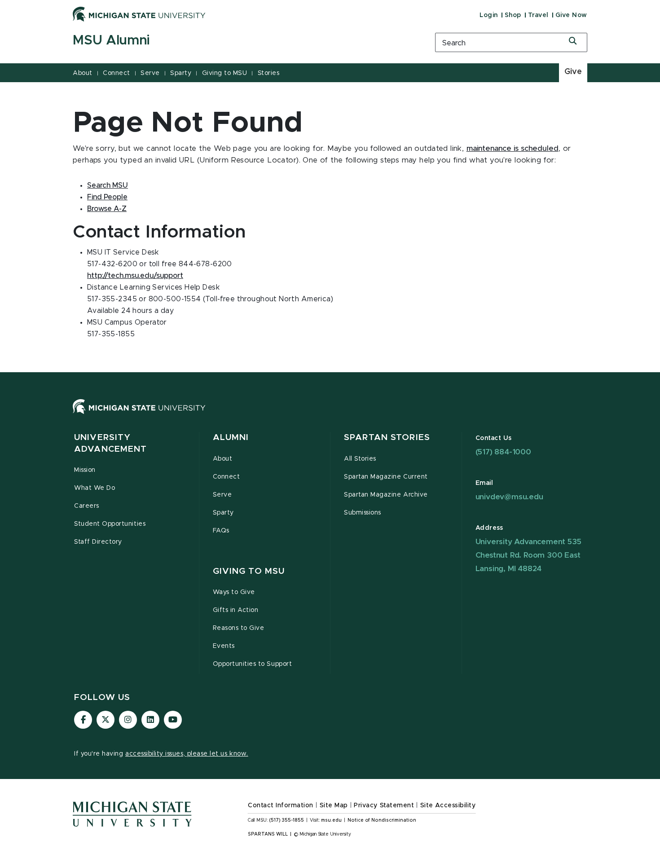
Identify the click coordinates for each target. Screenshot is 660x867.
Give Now (571, 15)
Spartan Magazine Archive (386, 495)
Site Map (334, 805)
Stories (269, 73)
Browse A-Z (107, 208)
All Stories (360, 459)
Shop (513, 15)
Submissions (362, 513)
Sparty (180, 73)
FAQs (221, 531)
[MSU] (330, 415)
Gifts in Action (236, 610)
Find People (107, 197)
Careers (86, 506)
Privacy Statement (384, 805)
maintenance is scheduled (512, 148)
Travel (538, 15)
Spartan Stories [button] (387, 437)
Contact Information (280, 805)
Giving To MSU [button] (249, 571)
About (82, 73)
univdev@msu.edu (509, 497)
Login (489, 15)
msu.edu (331, 820)
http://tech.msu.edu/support (135, 275)
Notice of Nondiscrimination (382, 820)
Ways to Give (234, 592)
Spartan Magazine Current (386, 477)
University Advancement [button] (110, 443)
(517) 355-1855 (286, 820)
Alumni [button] (231, 437)
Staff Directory (98, 542)
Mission (85, 470)
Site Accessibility (448, 805)
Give (573, 72)
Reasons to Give (238, 628)
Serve (150, 73)
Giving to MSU (224, 73)
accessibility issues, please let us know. (186, 754)
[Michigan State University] (139, 14)
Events (224, 646)
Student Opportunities (109, 524)
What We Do (94, 488)
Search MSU (107, 185)
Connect (116, 73)
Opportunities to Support (252, 664)
